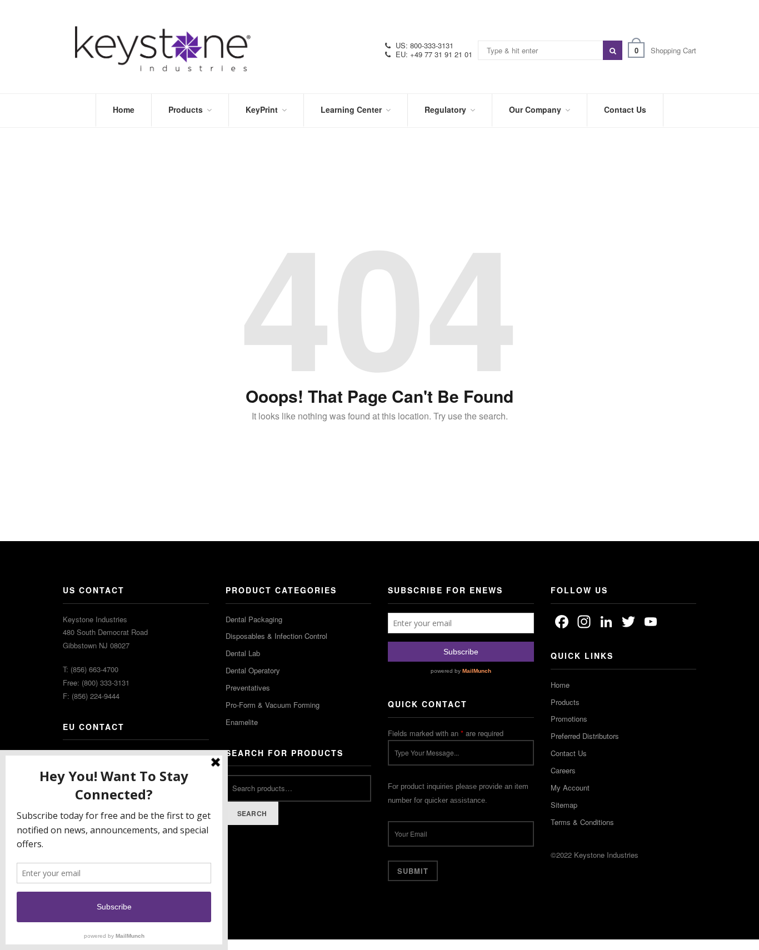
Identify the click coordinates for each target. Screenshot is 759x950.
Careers (563, 770)
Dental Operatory (253, 670)
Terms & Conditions (582, 822)
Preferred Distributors (585, 736)
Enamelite (242, 722)
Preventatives (248, 687)
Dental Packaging (254, 619)
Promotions (569, 718)
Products (565, 702)
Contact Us (569, 753)
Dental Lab (243, 653)
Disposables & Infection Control (276, 636)
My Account (570, 787)
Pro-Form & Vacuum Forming (272, 704)
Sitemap (564, 804)
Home (560, 684)
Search (252, 813)
